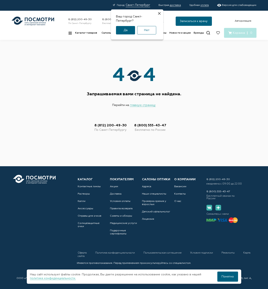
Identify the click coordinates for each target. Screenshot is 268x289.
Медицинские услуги (123, 223)
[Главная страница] (33, 21)
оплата (204, 5)
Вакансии (180, 186)
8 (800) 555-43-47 (150, 125)
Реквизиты (228, 253)
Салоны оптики (156, 179)
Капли (81, 201)
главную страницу (143, 105)
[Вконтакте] (209, 208)
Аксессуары (85, 208)
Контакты (180, 194)
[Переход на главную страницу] (34, 179)
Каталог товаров (86, 33)
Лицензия (148, 219)
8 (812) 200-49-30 (80, 19)
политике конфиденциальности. (53, 278)
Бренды (199, 33)
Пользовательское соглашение (162, 253)
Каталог (85, 179)
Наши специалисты (154, 194)
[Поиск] (208, 33)
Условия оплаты (120, 201)
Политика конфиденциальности (115, 253)
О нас (177, 201)
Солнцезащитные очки (88, 225)
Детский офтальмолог (156, 212)
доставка (175, 5)
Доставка (115, 194)
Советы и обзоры (121, 216)
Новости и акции (180, 33)
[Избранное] (218, 32)
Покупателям (122, 179)
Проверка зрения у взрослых (154, 203)
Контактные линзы (89, 186)
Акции (114, 186)
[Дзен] (218, 208)
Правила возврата (121, 208)
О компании (185, 179)
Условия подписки (202, 253)
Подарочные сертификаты (118, 232)
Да (126, 30)
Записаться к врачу (194, 21)
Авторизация (243, 21)
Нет (146, 30)
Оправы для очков (89, 216)
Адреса (146, 186)
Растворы (84, 194)
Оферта (82, 253)
